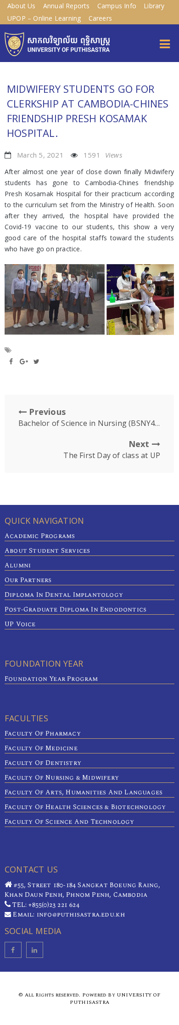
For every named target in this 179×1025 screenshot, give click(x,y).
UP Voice (20, 624)
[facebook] (13, 950)
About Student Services (47, 550)
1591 (103, 154)
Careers (100, 18)
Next (111, 449)
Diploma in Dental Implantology (64, 594)
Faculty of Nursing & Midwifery (62, 777)
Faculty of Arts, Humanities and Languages (83, 792)
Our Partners (28, 580)
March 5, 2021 (40, 154)
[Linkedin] (34, 950)
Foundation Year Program (51, 678)
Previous (89, 417)
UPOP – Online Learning (44, 18)
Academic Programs (40, 535)
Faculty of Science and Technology (69, 821)
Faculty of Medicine (41, 748)
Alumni (18, 565)
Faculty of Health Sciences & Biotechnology (85, 807)
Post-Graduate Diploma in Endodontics (75, 609)
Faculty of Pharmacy (43, 733)
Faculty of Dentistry (43, 762)
